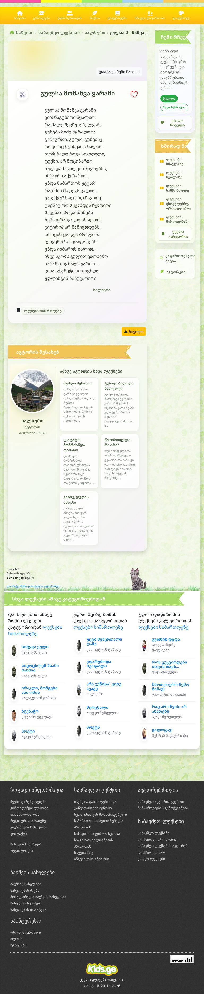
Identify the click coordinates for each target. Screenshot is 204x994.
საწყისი (20, 18)
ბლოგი (16, 939)
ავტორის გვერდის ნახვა (32, 429)
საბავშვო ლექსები (59, 32)
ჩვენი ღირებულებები (28, 802)
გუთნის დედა (166, 639)
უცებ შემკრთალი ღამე (104, 641)
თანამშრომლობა (25, 814)
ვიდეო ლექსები (151, 858)
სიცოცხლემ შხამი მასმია (40, 667)
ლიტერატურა (117, 18)
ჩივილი (135, 331)
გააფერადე (181, 18)
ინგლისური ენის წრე (92, 859)
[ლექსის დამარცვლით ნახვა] (22, 94)
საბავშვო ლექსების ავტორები (163, 846)
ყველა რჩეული (177, 123)
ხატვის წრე (83, 853)
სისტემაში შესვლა (26, 844)
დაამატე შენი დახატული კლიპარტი (33, 586)
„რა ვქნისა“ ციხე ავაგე (104, 686)
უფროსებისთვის (70, 18)
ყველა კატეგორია (178, 233)
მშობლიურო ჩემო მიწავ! (170, 686)
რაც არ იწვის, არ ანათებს (169, 708)
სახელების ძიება (24, 890)
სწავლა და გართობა (150, 18)
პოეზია (95, 18)
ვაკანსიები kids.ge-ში (28, 827)
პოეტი (28, 731)
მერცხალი (97, 707)
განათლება (41, 18)
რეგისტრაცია (174, 107)
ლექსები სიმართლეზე (43, 310)
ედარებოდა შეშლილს (99, 664)
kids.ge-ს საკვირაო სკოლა (97, 833)
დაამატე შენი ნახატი (119, 71)
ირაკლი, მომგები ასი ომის (40, 690)
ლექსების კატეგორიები (158, 839)
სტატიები (18, 945)
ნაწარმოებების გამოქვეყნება (163, 808)
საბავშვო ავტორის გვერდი (161, 802)
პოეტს (93, 727)
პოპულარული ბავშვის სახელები (38, 897)
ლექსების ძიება (151, 852)
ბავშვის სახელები (25, 884)
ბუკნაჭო (30, 711)
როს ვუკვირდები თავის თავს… (169, 664)
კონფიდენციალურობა (29, 808)
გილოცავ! (162, 729)
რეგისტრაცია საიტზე (28, 821)
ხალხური (94, 32)
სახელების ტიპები (26, 903)
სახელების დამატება (28, 909)
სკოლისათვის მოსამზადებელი (100, 814)
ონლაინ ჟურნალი (25, 932)
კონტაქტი (18, 833)
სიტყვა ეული (35, 646)
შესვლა (169, 98)
